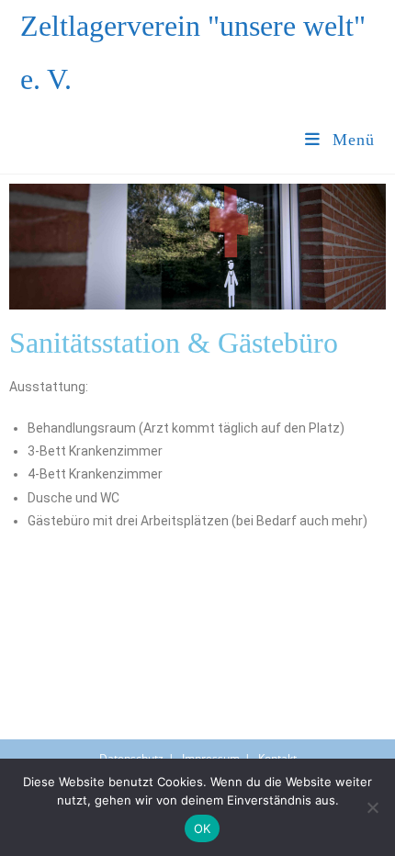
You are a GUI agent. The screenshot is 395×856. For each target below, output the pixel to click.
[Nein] (372, 807)
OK (202, 828)
